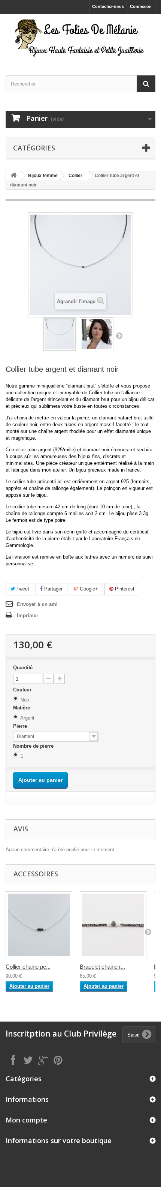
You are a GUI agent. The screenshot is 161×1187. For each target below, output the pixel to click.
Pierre (20, 726)
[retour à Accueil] (13, 175)
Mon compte (26, 1119)
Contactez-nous (108, 6)
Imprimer (27, 615)
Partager (53, 589)
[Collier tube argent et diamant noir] (59, 334)
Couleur (23, 690)
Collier (75, 175)
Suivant (119, 335)
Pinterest (123, 589)
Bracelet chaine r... (102, 966)
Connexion (141, 6)
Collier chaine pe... (28, 966)
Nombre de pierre (34, 746)
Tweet (22, 589)
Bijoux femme (43, 175)
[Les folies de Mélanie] (80, 38)
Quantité (23, 667)
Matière (22, 708)
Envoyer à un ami (37, 604)
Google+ (88, 589)
